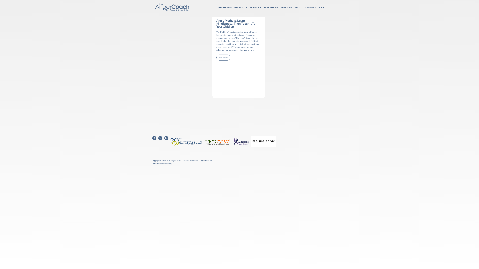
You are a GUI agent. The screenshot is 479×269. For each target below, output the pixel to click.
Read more (223, 57)
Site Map (169, 164)
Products (240, 7)
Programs (225, 7)
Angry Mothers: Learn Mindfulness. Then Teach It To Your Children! (235, 24)
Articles (286, 7)
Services (255, 7)
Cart (322, 7)
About (299, 7)
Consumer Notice (158, 164)
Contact (310, 7)
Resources (271, 7)
